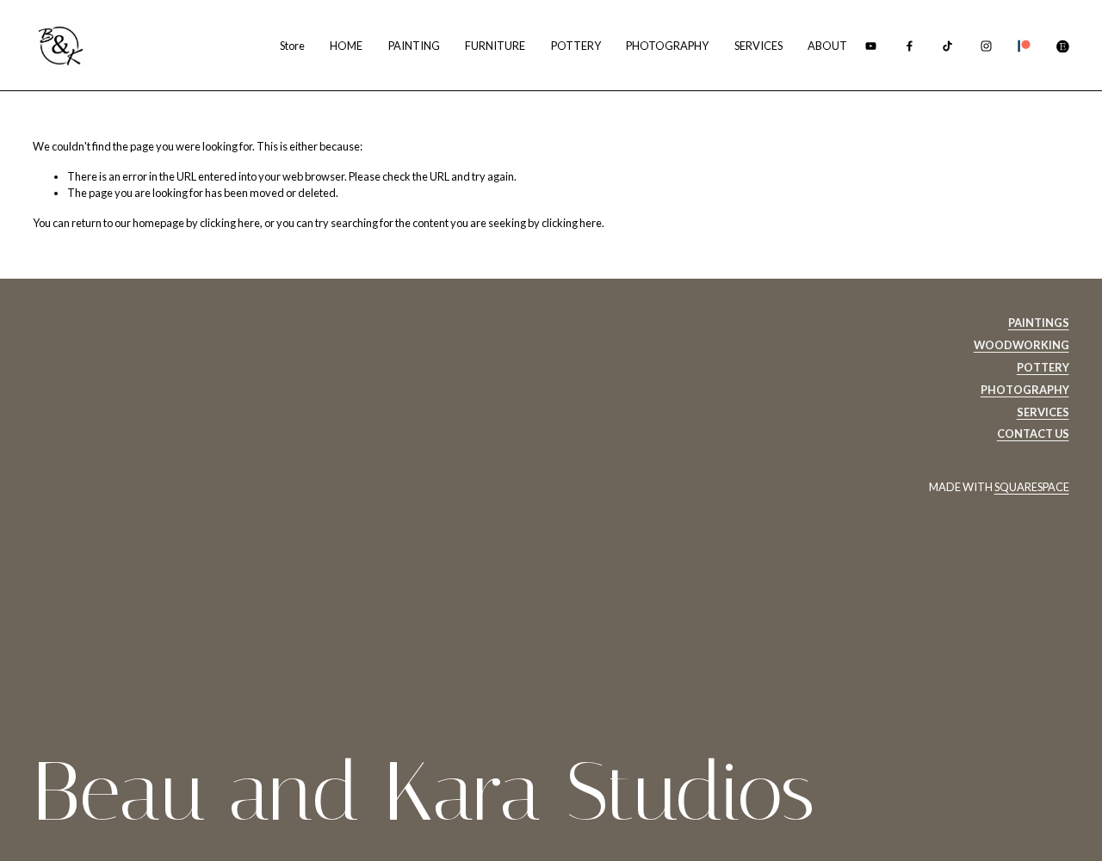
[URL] (1024, 46)
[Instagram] (986, 46)
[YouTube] (870, 46)
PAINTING (414, 45)
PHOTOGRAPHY (667, 45)
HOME (346, 45)
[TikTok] (947, 46)
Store (292, 45)
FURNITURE (495, 45)
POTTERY (576, 45)
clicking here (230, 223)
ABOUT (827, 45)
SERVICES (758, 45)
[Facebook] (909, 46)
